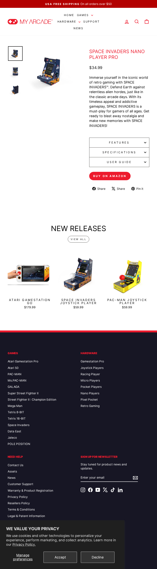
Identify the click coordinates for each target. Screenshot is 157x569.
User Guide (119, 162)
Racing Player (90, 374)
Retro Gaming (90, 406)
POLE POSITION (19, 444)
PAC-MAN (14, 374)
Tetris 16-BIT (17, 418)
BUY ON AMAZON (110, 176)
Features (119, 142)
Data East (14, 431)
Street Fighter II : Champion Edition (32, 399)
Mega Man (15, 406)
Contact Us (15, 465)
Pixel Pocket (89, 399)
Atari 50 (13, 368)
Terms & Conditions (21, 509)
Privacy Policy (18, 497)
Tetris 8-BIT (16, 412)
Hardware (67, 21)
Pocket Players (91, 387)
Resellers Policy (19, 503)
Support (91, 21)
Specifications (119, 152)
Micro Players (90, 380)
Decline (98, 557)
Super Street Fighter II (23, 393)
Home (69, 15)
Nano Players (90, 393)
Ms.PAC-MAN (17, 380)
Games (83, 15)
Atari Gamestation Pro (23, 361)
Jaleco (12, 437)
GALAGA (13, 387)
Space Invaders (18, 425)
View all (79, 239)
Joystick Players (92, 368)
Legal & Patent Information (26, 516)
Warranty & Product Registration (30, 490)
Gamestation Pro (92, 361)
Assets (12, 471)
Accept (60, 557)
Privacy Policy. (24, 544)
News (78, 28)
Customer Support (20, 484)
